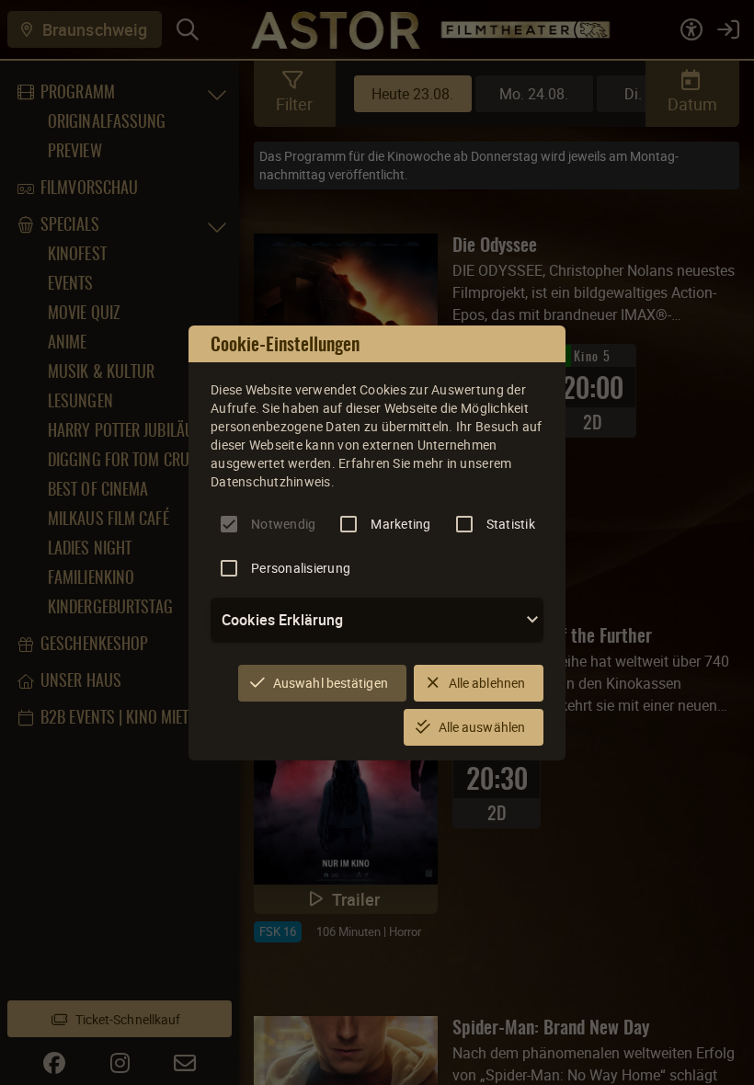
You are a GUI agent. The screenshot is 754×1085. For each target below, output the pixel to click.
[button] (377, 620)
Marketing (400, 523)
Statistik (510, 523)
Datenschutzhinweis (271, 481)
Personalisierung (300, 568)
